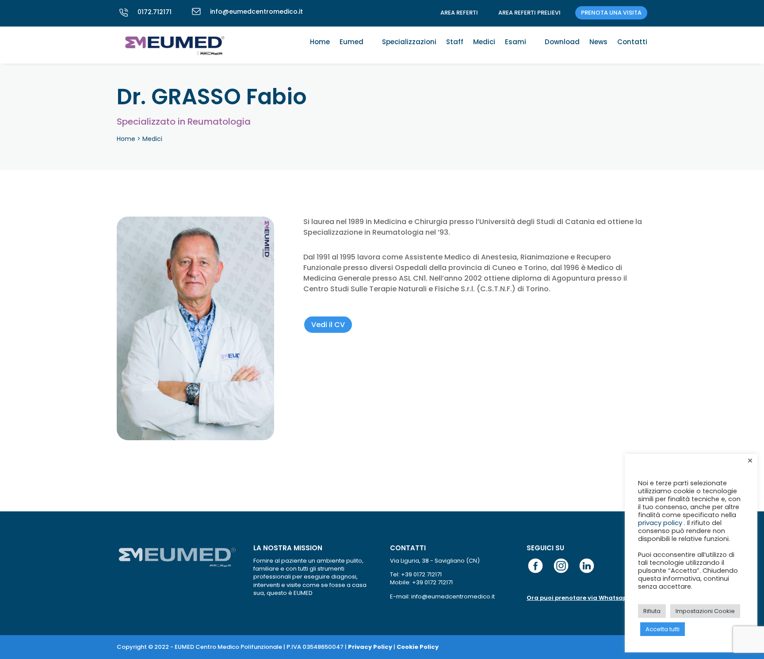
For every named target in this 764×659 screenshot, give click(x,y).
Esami (515, 42)
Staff (454, 42)
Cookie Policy (418, 647)
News (598, 42)
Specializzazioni (409, 42)
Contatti (632, 42)
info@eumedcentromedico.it (256, 11)
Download (562, 42)
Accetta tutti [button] (663, 629)
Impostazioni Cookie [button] (705, 611)
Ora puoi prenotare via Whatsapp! (580, 598)
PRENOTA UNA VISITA (611, 12)
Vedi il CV (328, 325)
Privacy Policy (370, 647)
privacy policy (661, 522)
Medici (484, 42)
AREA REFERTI (459, 12)
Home (320, 42)
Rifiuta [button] (652, 611)
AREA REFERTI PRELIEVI (529, 12)
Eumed (351, 42)
